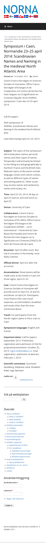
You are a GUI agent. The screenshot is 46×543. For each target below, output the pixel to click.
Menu (9, 26)
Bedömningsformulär (21, 456)
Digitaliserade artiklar (18, 445)
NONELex (11, 468)
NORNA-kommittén (15, 425)
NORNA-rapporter (14, 442)
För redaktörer (15, 448)
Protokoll (13, 431)
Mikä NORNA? (15, 419)
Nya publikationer (17, 462)
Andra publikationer (15, 459)
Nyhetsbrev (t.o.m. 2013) (17, 465)
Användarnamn (11, 482)
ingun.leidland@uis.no (21, 350)
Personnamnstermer (15, 436)
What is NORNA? (16, 416)
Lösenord (8, 490)
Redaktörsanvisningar (21, 451)
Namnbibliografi (13, 439)
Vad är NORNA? (13, 414)
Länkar (9, 471)
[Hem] (23, 11)
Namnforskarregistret (16, 434)
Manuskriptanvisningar (22, 453)
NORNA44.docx (26, 380)
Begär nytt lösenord (15, 499)
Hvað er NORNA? (16, 422)
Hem (6, 37)
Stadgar (12, 428)
